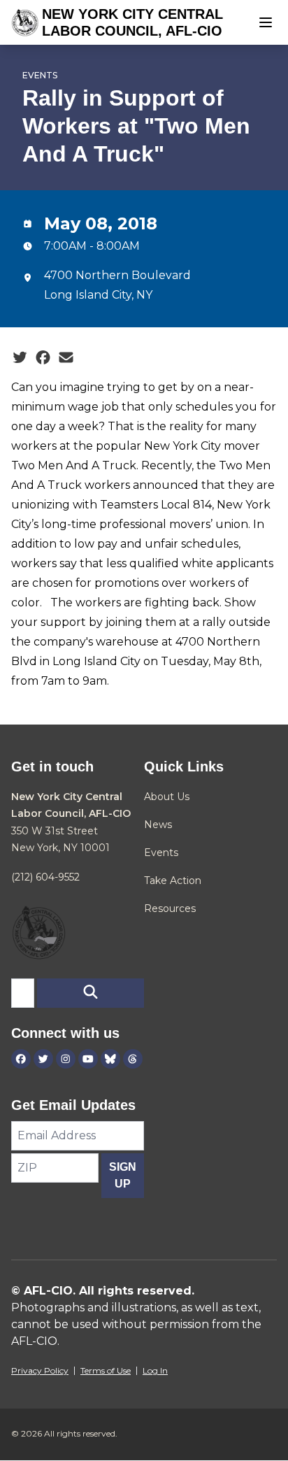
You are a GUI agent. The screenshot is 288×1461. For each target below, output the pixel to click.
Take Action (172, 880)
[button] (90, 993)
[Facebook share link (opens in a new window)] (43, 358)
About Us (166, 796)
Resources (170, 908)
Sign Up (122, 1175)
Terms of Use (105, 1370)
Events (39, 75)
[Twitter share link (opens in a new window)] (20, 358)
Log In (155, 1370)
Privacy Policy (40, 1370)
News (158, 824)
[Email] (66, 358)
